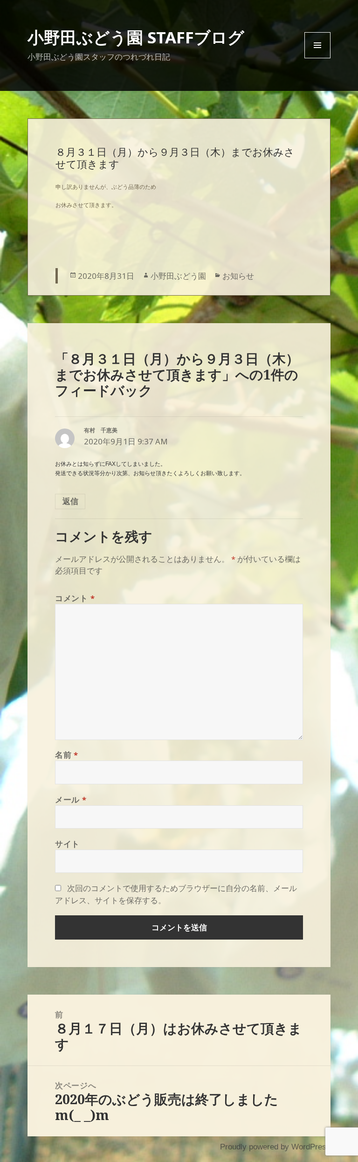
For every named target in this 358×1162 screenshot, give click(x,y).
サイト (67, 843)
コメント (75, 598)
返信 (70, 501)
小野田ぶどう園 (178, 275)
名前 (66, 754)
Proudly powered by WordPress (275, 1146)
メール (70, 799)
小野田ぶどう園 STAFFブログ (136, 37)
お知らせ (238, 275)
